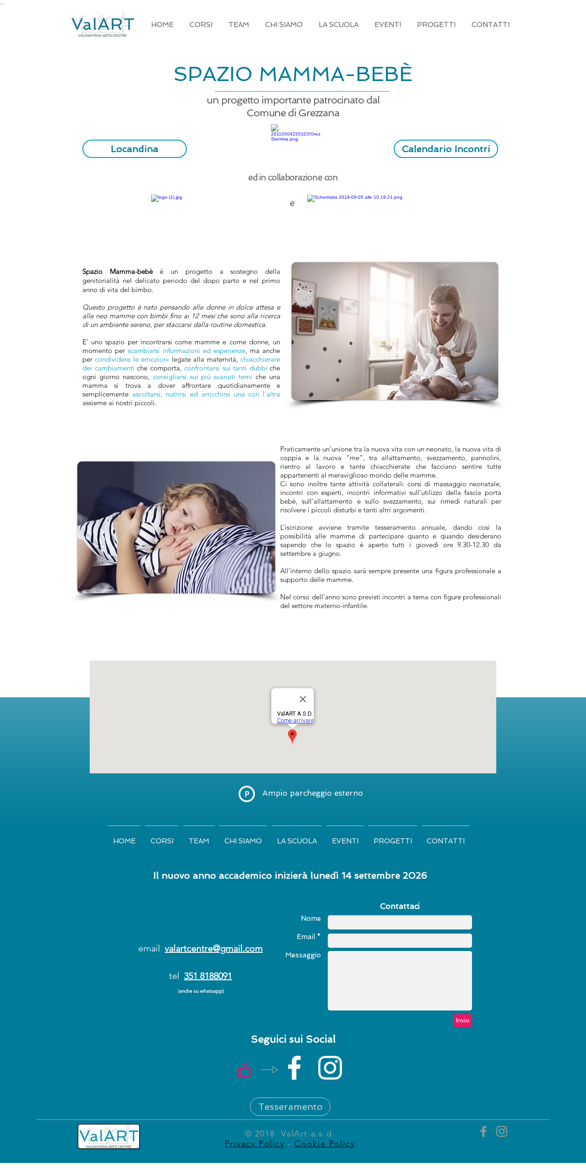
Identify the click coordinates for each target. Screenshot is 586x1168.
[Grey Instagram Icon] (501, 1131)
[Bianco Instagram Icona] (330, 1068)
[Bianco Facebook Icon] (294, 1068)
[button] (200, 25)
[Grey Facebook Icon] (483, 1131)
